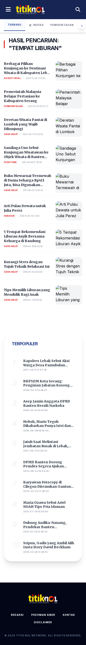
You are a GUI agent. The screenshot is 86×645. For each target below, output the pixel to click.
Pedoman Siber (43, 614)
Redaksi (17, 614)
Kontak (69, 614)
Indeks (38, 24)
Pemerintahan (62, 24)
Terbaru (15, 24)
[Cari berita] (78, 9)
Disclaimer (43, 622)
